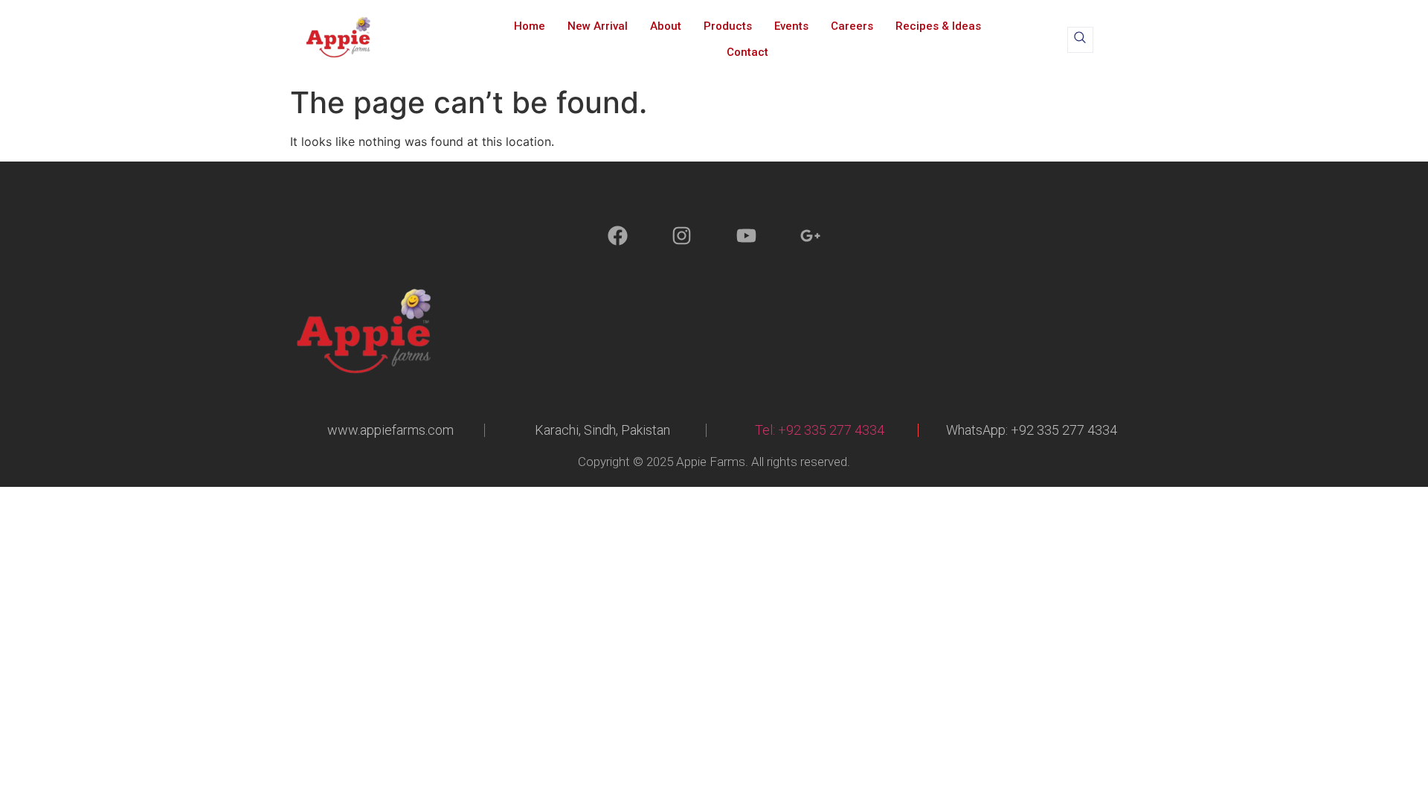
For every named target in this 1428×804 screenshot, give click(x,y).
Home (529, 26)
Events (791, 26)
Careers (852, 26)
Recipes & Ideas (938, 26)
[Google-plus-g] (810, 236)
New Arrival (597, 26)
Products (728, 26)
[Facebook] (618, 236)
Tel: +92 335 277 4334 (819, 430)
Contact (747, 52)
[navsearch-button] (1080, 40)
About (665, 26)
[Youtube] (746, 236)
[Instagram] (682, 236)
